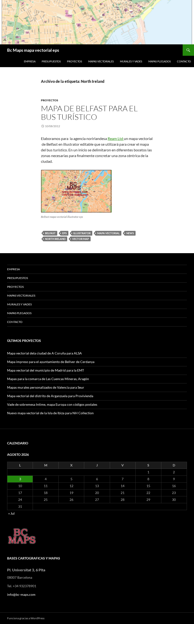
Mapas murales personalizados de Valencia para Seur (45, 387)
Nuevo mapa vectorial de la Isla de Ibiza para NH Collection (50, 413)
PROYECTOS (49, 100)
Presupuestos (51, 61)
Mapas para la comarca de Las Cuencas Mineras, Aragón (48, 379)
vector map (80, 238)
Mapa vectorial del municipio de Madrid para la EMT (45, 370)
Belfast (50, 233)
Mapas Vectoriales (101, 61)
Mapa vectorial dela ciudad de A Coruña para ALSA (44, 353)
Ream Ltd (116, 138)
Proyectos (74, 61)
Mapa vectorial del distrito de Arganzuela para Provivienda (50, 396)
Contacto (184, 61)
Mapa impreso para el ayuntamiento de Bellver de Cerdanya (50, 362)
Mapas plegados (159, 61)
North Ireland (55, 238)
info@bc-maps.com (21, 594)
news (130, 233)
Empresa (29, 61)
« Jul (11, 513)
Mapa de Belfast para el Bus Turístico (89, 112)
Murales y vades (131, 61)
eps (64, 233)
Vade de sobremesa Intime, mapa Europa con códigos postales (52, 404)
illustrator (82, 233)
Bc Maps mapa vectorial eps (33, 50)
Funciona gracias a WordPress (25, 618)
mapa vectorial (108, 233)
